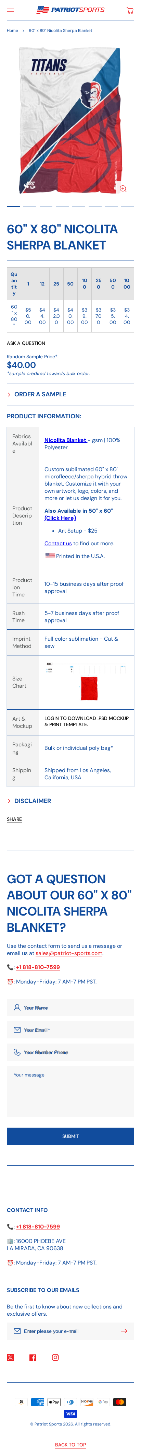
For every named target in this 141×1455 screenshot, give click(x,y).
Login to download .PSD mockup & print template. (86, 721)
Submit (70, 1136)
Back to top (70, 1445)
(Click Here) (60, 518)
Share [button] (14, 819)
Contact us (58, 543)
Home (12, 30)
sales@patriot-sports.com (69, 953)
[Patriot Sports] (70, 10)
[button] (10, 10)
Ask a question (26, 343)
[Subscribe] (125, 1331)
